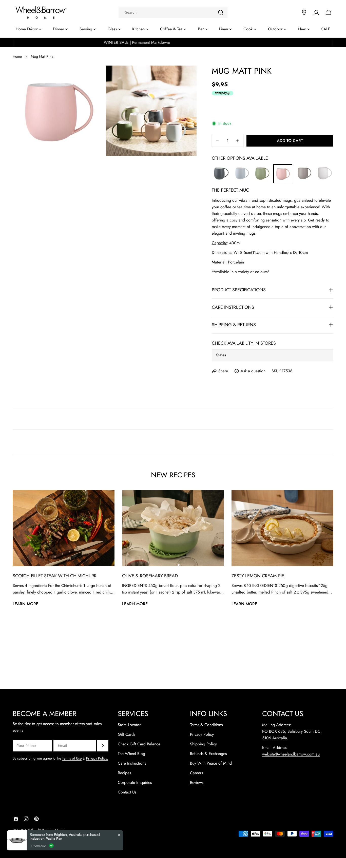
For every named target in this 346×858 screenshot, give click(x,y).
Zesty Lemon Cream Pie (258, 576)
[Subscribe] (102, 745)
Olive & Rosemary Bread (150, 576)
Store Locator (129, 725)
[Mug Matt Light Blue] (241, 167)
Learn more (25, 604)
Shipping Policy (203, 744)
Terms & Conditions (206, 725)
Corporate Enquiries (135, 782)
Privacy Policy (202, 734)
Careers (196, 773)
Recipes (124, 773)
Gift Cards (126, 734)
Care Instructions (132, 763)
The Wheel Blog (131, 754)
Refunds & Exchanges (208, 754)
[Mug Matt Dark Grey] (221, 167)
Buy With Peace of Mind (211, 763)
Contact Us (127, 792)
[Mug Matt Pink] (283, 168)
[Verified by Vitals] (51, 845)
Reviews (196, 782)
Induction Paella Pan (46, 838)
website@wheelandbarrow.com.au (291, 754)
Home (17, 56)
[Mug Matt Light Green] (262, 167)
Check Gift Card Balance (139, 744)
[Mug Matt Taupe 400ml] (304, 167)
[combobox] (173, 12)
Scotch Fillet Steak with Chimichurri (55, 576)
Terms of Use (72, 758)
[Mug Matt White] (324, 167)
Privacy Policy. (97, 758)
